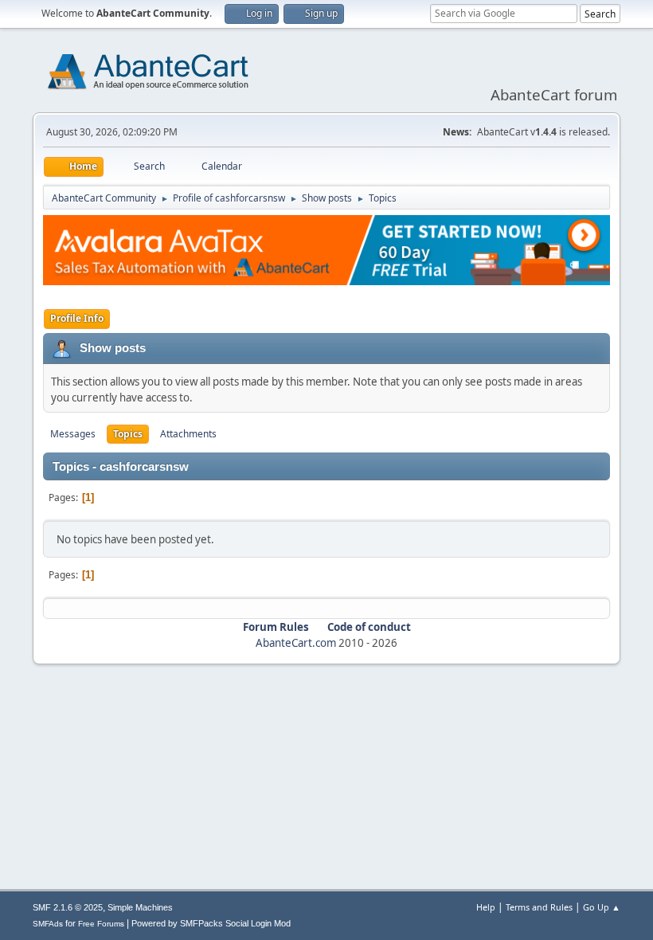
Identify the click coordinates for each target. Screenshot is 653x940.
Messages (73, 434)
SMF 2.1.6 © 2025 (68, 907)
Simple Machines (140, 907)
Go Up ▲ (601, 907)
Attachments (188, 434)
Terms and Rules (539, 907)
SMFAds (48, 923)
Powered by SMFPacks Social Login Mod (211, 923)
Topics (128, 434)
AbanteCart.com (296, 643)
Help (485, 907)
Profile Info (77, 318)
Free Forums (101, 923)
